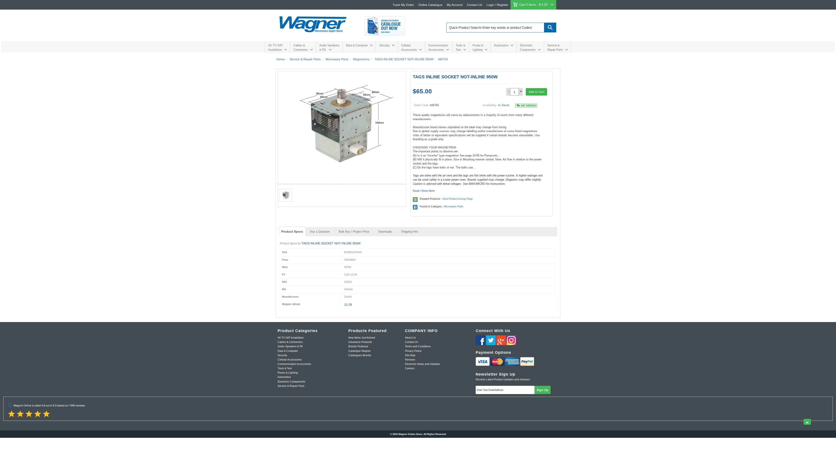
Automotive (501, 45)
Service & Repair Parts (555, 47)
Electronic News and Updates (422, 364)
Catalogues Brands (359, 355)
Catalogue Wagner (359, 350)
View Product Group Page (457, 198)
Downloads (385, 231)
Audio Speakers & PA (329, 47)
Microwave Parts (453, 206)
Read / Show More (424, 190)
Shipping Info (409, 231)
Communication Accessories (438, 47)
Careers (410, 368)
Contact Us (474, 5)
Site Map (410, 355)
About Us (410, 337)
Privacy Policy (413, 350)
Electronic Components (528, 47)
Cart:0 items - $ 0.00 (533, 4)
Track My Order (403, 5)
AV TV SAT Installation (275, 47)
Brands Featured (358, 346)
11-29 (348, 304)
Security (384, 45)
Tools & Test (460, 47)
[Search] (550, 27)
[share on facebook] (480, 340)
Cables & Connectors (300, 47)
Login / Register (497, 5)
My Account (455, 5)
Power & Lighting (478, 47)
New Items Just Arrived (361, 337)
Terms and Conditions (418, 346)
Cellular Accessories (409, 47)
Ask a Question (320, 231)
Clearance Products (360, 342)
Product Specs (292, 231)
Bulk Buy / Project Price (354, 231)
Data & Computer (357, 45)
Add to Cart (536, 92)
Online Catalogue (430, 5)
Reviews (410, 359)
